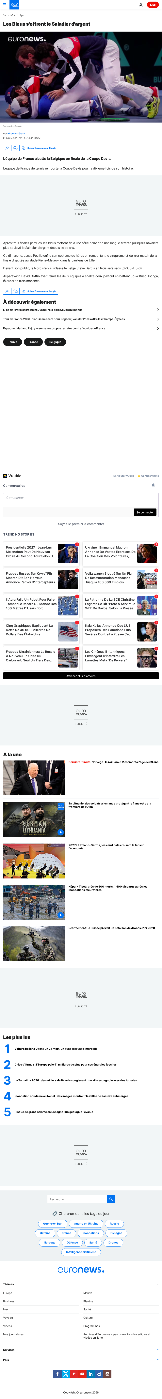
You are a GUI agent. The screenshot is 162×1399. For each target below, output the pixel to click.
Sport (22, 15)
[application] (81, 77)
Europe (7, 1292)
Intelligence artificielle (81, 1252)
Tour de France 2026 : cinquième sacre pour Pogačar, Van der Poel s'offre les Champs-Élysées (64, 319)
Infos (12, 15)
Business (8, 1301)
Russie (114, 1223)
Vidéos (7, 1326)
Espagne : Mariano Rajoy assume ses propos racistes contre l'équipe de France (54, 328)
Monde (87, 1292)
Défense (72, 1242)
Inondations (91, 1233)
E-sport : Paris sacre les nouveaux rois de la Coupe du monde (42, 309)
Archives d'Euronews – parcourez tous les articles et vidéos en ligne (116, 1335)
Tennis (12, 342)
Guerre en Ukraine (86, 1223)
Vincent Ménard (16, 133)
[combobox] (81, 1199)
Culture (88, 1317)
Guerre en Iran (52, 1223)
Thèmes (8, 1284)
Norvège (49, 1242)
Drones (113, 1242)
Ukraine (45, 1233)
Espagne (116, 1233)
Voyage (8, 1317)
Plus (6, 1360)
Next (6, 1309)
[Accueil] (4, 15)
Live (153, 4)
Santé (93, 1242)
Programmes (91, 1326)
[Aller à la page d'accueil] (14, 4)
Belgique (55, 342)
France (33, 342)
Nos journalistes (13, 1334)
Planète (88, 1301)
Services (8, 1349)
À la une (12, 754)
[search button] (111, 1199)
